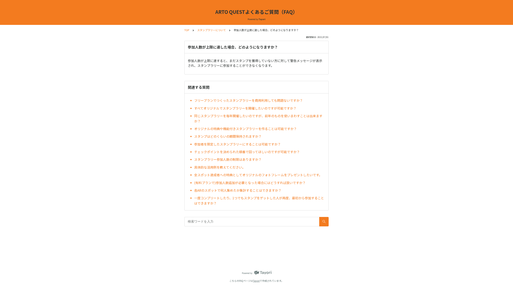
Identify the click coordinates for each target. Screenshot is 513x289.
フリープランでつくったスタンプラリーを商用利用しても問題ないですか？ (248, 100)
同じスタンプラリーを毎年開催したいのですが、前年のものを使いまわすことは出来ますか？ (258, 118)
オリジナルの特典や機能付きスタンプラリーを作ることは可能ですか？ (245, 128)
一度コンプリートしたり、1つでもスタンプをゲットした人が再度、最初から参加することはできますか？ (259, 200)
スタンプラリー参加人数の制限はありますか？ (228, 159)
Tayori (256, 280)
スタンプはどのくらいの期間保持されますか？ (228, 136)
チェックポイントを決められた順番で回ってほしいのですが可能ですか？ (247, 151)
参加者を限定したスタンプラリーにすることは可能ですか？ (237, 144)
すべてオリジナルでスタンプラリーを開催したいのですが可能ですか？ (245, 108)
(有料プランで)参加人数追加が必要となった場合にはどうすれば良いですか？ (250, 182)
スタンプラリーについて (211, 30)
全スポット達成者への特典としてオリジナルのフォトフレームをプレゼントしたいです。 (258, 174)
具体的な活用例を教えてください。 (219, 167)
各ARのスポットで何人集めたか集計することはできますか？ (237, 190)
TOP (186, 30)
